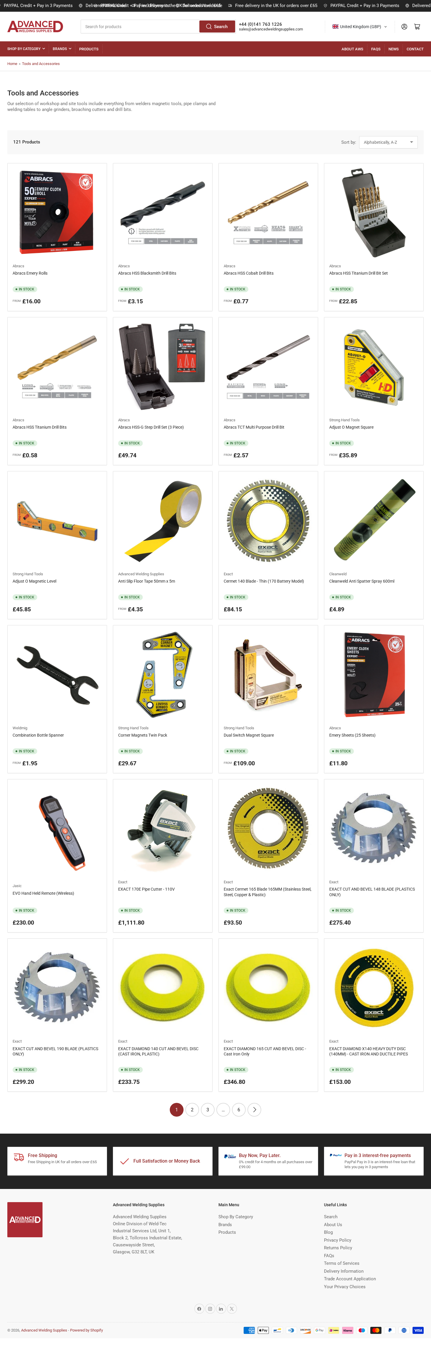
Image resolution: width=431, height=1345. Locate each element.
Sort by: (348, 142)
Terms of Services (341, 1263)
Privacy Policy (337, 1240)
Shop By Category (23, 49)
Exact (228, 574)
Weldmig (20, 728)
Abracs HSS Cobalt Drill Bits (249, 273)
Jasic (17, 886)
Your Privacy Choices (345, 1286)
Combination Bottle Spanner (38, 735)
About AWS (352, 49)
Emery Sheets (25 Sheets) (352, 735)
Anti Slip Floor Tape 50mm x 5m (146, 581)
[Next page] (254, 1109)
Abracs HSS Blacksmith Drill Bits (147, 273)
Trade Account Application (350, 1278)
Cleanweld (338, 574)
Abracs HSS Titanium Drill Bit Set (358, 273)
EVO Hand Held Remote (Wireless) (43, 893)
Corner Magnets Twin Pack (142, 735)
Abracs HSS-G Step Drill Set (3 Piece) (151, 427)
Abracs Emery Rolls (30, 273)
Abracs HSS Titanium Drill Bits (40, 427)
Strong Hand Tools (344, 420)
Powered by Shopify (86, 1330)
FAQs (376, 49)
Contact (415, 49)
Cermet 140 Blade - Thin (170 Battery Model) (264, 581)
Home (12, 63)
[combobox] (158, 26)
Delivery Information (344, 1271)
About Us (333, 1224)
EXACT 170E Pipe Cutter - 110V (146, 889)
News (393, 49)
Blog (328, 1232)
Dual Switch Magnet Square (249, 735)
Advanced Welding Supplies (141, 574)
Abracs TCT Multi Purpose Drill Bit (254, 427)
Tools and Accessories (41, 63)
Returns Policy (338, 1247)
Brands (60, 49)
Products (89, 49)
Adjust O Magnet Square (351, 427)
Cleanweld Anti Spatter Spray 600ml (361, 581)
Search (221, 26)
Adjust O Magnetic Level (34, 581)
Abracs (18, 266)
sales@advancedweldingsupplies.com (271, 29)
